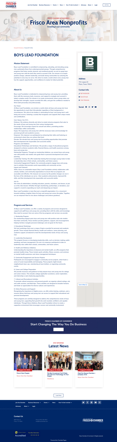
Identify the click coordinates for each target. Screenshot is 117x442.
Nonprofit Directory (18, 48)
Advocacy (18, 406)
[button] (58, 395)
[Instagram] (89, 107)
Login (33, 406)
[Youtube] (95, 402)
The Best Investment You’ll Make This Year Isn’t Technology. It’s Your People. (58, 374)
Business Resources (33, 402)
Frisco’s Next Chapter (23, 373)
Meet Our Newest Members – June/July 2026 (87, 373)
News (53, 402)
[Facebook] (86, 107)
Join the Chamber (20, 402)
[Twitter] (83, 402)
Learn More (58, 329)
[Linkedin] (91, 402)
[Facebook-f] (87, 402)
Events (46, 402)
